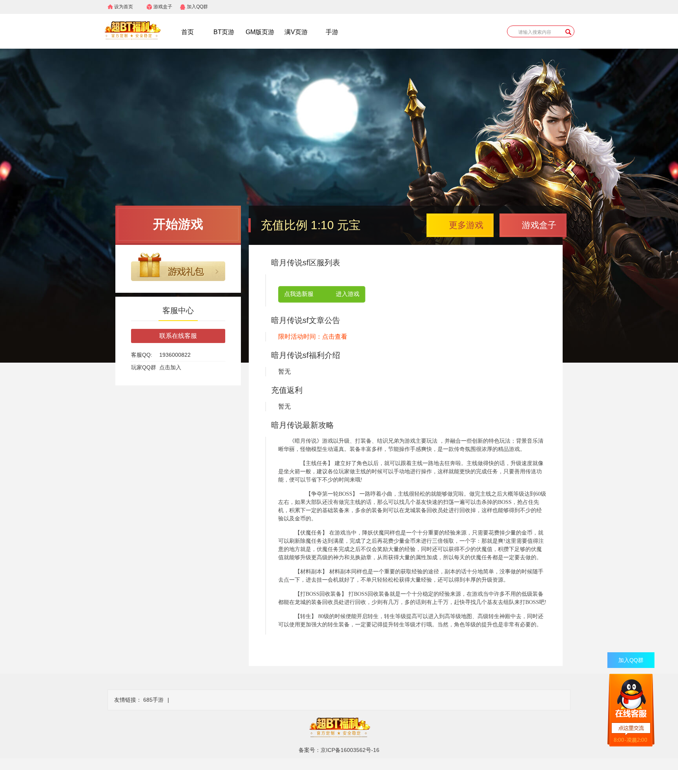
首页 (187, 32)
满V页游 (296, 32)
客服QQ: (141, 355)
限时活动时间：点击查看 (312, 336)
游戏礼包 (178, 267)
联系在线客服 (178, 335)
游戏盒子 (162, 6)
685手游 (153, 700)
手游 (332, 32)
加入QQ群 (197, 6)
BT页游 (223, 32)
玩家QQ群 (143, 367)
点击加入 (170, 367)
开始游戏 (178, 224)
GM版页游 (260, 32)
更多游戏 (466, 225)
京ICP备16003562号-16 (350, 750)
